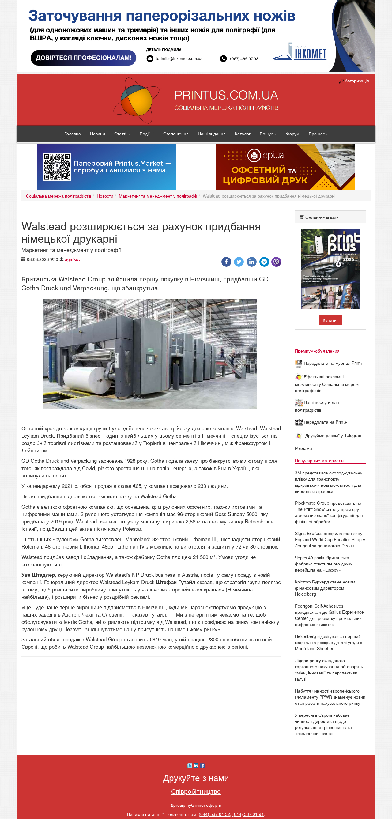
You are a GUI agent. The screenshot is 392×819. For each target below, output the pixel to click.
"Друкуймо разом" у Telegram (333, 435)
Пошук (267, 133)
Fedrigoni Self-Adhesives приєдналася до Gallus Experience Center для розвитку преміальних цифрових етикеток (329, 615)
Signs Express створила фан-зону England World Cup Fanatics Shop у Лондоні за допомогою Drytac (330, 539)
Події (145, 133)
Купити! (330, 320)
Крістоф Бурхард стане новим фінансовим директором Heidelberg (325, 588)
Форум (293, 133)
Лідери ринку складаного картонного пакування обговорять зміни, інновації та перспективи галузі (329, 669)
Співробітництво (196, 790)
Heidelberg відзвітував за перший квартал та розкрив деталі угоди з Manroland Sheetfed (328, 642)
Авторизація (357, 80)
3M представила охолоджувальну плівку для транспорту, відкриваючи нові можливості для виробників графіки (328, 482)
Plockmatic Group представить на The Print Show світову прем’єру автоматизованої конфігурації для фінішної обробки (329, 512)
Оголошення (176, 133)
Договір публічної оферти (196, 805)
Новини (97, 133)
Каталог (243, 133)
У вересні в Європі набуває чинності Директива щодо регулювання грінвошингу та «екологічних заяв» (323, 724)
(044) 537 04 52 (214, 814)
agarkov (73, 259)
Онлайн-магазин (322, 217)
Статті (120, 133)
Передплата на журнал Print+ (333, 363)
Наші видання (212, 133)
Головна (72, 133)
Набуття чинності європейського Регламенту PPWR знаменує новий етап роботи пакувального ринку (330, 697)
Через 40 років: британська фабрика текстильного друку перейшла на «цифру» (323, 563)
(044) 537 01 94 (248, 814)
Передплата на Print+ (325, 422)
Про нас (317, 133)
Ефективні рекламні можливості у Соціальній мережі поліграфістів (327, 383)
